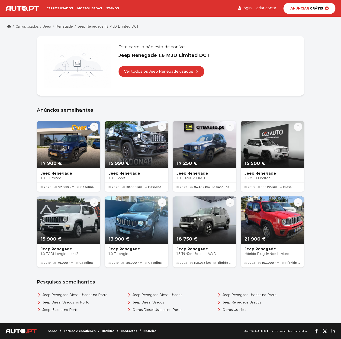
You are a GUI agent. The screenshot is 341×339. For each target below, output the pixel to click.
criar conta (266, 8)
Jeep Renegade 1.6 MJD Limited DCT (107, 26)
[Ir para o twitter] (324, 331)
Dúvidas (108, 331)
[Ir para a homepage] (22, 8)
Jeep (47, 26)
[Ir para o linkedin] (333, 331)
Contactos (129, 331)
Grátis (306, 8)
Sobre (52, 331)
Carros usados (59, 8)
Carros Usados (27, 26)
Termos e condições (80, 331)
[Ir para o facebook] (316, 331)
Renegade (64, 26)
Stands (112, 8)
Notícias (149, 331)
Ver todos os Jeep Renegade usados (158, 71)
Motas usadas (89, 8)
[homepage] (9, 26)
